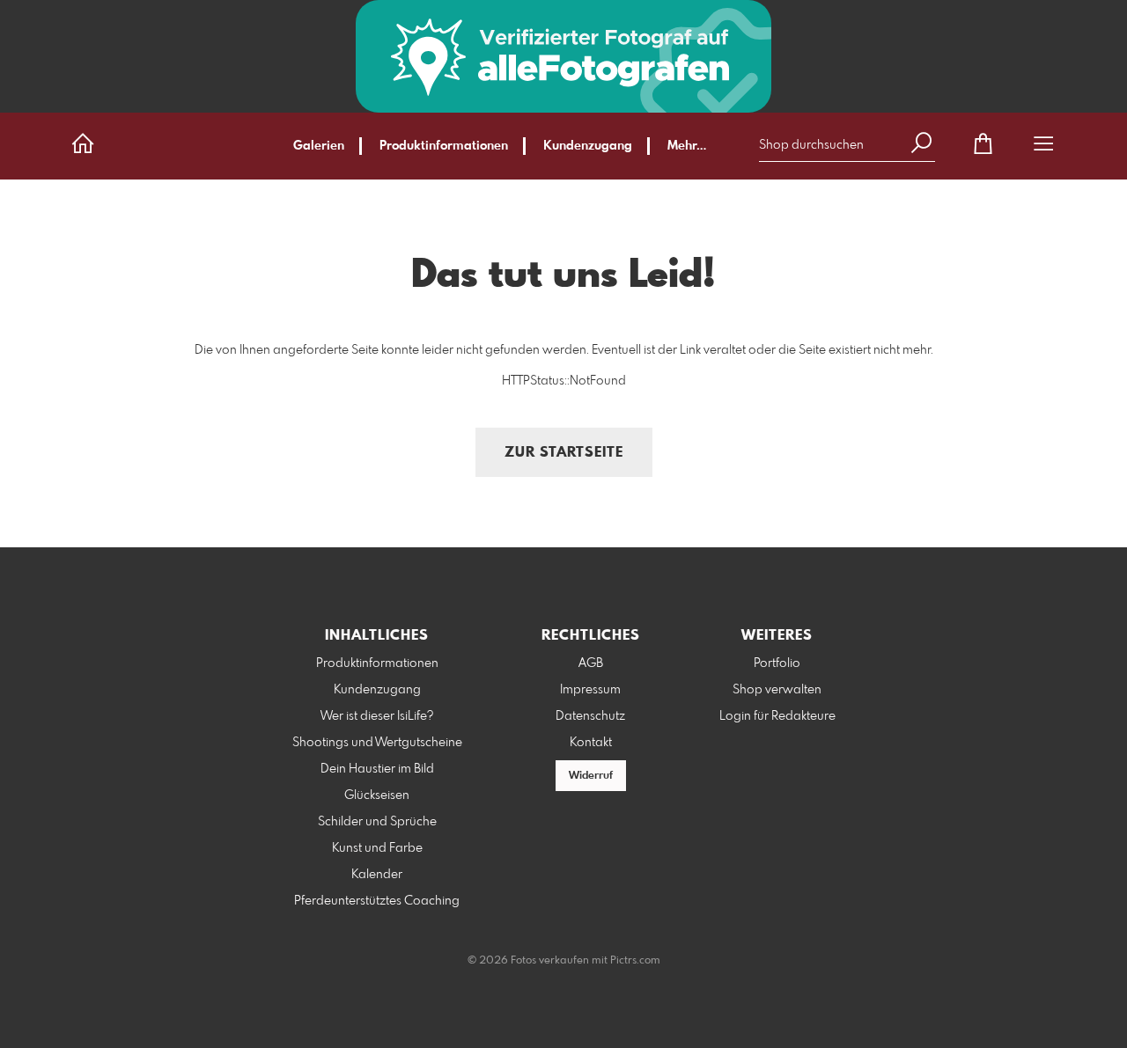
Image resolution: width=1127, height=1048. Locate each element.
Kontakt (591, 743)
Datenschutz (590, 716)
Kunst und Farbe (377, 848)
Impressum (590, 690)
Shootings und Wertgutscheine (377, 743)
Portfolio (777, 663)
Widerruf (591, 776)
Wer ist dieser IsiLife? (376, 716)
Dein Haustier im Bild (377, 769)
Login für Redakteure (777, 716)
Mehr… (686, 146)
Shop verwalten (777, 690)
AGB (590, 663)
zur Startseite (564, 452)
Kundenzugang (587, 146)
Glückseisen (376, 795)
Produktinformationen (443, 146)
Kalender (376, 874)
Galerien (318, 146)
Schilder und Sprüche (377, 822)
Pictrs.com (635, 961)
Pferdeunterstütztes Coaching (377, 901)
